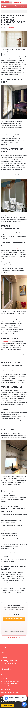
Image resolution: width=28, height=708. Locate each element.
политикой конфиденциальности (9, 702)
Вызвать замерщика (14, 618)
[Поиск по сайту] (16, 6)
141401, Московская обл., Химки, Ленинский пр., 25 (9, 684)
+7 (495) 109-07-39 (20, 2)
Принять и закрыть (7, 705)
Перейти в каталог (13, 637)
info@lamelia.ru (6, 669)
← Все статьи (5, 598)
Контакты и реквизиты (6, 692)
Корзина (23, 6)
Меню (5, 6)
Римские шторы (14, 248)
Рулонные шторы (6, 341)
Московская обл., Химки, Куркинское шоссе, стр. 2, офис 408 (12, 677)
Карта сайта (16, 692)
